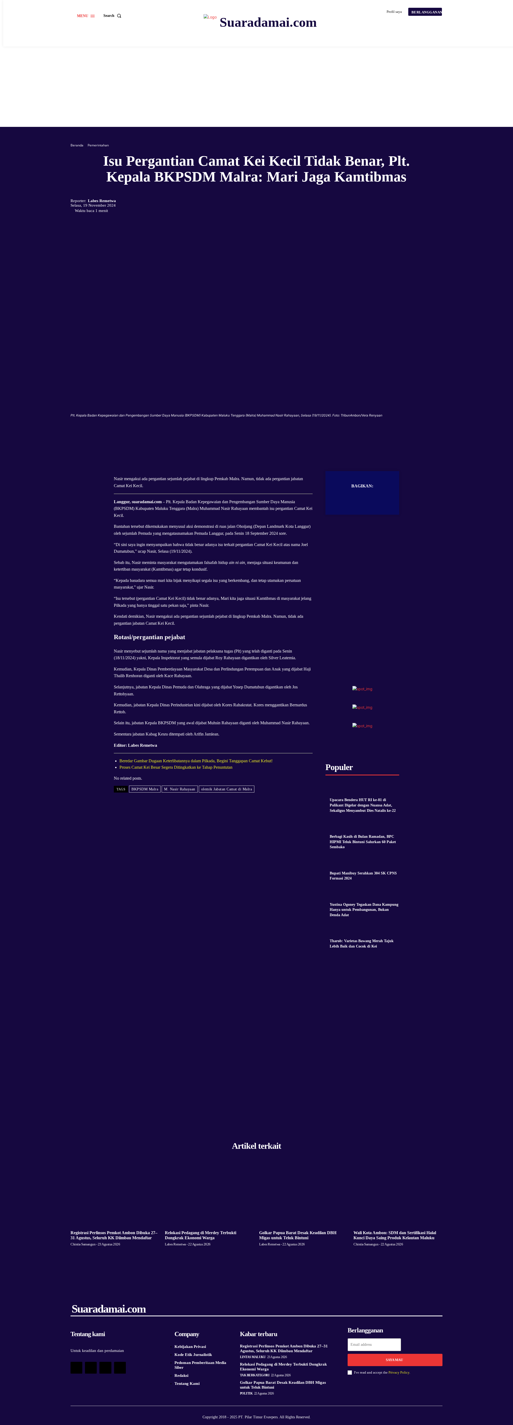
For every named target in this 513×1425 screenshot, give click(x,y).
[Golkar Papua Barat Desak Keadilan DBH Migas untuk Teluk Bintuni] (303, 1195)
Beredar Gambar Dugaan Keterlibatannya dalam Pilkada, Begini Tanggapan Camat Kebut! (196, 761)
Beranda (77, 145)
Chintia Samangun (83, 1244)
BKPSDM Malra (144, 789)
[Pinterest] (256, 433)
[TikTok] (91, 1368)
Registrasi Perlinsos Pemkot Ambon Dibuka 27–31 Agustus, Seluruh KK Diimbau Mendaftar (284, 1348)
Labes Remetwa (102, 201)
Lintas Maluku (253, 1357)
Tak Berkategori (255, 1375)
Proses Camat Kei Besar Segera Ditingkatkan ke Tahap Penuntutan (175, 767)
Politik (246, 1393)
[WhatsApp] (268, 433)
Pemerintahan (98, 145)
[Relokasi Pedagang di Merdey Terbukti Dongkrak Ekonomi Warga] (209, 1195)
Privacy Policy (398, 1372)
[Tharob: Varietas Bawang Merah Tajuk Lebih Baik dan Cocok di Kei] (336, 931)
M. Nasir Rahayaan (179, 789)
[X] (244, 433)
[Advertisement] (256, 86)
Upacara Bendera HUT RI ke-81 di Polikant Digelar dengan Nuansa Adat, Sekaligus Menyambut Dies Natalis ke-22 (363, 805)
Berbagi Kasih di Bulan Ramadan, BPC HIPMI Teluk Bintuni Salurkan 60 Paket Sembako (363, 842)
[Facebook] (231, 433)
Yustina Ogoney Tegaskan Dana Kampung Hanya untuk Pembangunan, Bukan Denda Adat (364, 910)
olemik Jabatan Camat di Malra (226, 789)
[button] (113, 15)
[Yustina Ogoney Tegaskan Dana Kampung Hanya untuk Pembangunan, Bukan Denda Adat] (336, 894)
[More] (281, 433)
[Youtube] (120, 1368)
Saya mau (394, 1360)
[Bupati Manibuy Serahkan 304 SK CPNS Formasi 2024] (336, 863)
